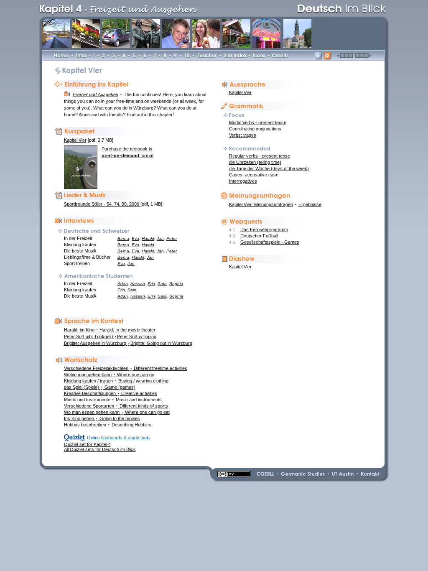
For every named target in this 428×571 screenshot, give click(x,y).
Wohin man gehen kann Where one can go (109, 374)
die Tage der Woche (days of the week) (269, 168)
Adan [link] (122, 283)
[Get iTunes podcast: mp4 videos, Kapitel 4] (327, 58)
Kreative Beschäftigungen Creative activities (110, 393)
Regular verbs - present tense (259, 155)
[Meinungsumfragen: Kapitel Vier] (262, 198)
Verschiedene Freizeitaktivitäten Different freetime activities (125, 368)
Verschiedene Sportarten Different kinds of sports (116, 405)
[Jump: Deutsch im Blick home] (340, 8)
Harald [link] (148, 238)
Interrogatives (243, 181)
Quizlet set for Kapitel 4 (87, 444)
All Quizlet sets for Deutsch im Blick (100, 449)
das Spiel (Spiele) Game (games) (99, 387)
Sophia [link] (176, 283)
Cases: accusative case (253, 174)
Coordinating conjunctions (255, 128)
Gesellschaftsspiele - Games (269, 242)
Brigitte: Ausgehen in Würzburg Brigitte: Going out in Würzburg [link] (128, 343)
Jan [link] (160, 238)
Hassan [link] (137, 283)
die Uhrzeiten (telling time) (255, 162)
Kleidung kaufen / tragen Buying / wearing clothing (116, 380)
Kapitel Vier (240, 92)
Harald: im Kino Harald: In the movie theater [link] (109, 329)
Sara (132, 290)
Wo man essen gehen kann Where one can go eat (117, 412)
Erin (121, 290)
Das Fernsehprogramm (264, 229)
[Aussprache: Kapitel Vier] (262, 87)
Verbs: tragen (242, 135)
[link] (164, 8)
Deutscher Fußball (259, 235)
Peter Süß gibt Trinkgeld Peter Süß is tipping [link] (110, 336)
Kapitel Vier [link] (240, 266)
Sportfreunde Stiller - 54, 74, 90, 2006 (102, 203)
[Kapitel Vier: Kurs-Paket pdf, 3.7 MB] (97, 134)
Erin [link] (151, 283)
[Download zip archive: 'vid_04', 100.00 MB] (318, 58)
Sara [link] (162, 283)
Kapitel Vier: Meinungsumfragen (261, 204)
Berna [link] (123, 238)
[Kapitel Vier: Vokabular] (97, 362)
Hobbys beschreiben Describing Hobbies (107, 424)
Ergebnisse (309, 204)
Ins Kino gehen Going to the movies (102, 418)
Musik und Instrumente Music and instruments (113, 399)
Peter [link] (171, 238)
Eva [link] (135, 238)
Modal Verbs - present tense (257, 122)
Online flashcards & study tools (118, 437)
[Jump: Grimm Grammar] (262, 109)
